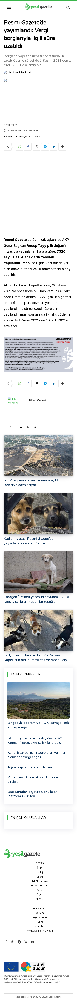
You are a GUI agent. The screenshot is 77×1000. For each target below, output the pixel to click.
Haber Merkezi (20, 72)
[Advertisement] (38, 194)
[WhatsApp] (19, 147)
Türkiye (23, 136)
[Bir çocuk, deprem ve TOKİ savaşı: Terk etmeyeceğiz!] (38, 700)
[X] (36, 147)
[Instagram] (12, 942)
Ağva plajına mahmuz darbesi (30, 767)
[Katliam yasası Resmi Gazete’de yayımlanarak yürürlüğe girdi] (38, 513)
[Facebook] (28, 147)
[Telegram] (45, 147)
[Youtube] (32, 942)
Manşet (36, 136)
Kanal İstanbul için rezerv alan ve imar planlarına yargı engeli (36, 755)
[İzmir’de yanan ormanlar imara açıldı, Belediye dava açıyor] (38, 455)
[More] (62, 147)
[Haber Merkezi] (6, 72)
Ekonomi (8, 136)
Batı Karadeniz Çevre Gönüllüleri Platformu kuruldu (32, 794)
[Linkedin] (53, 147)
